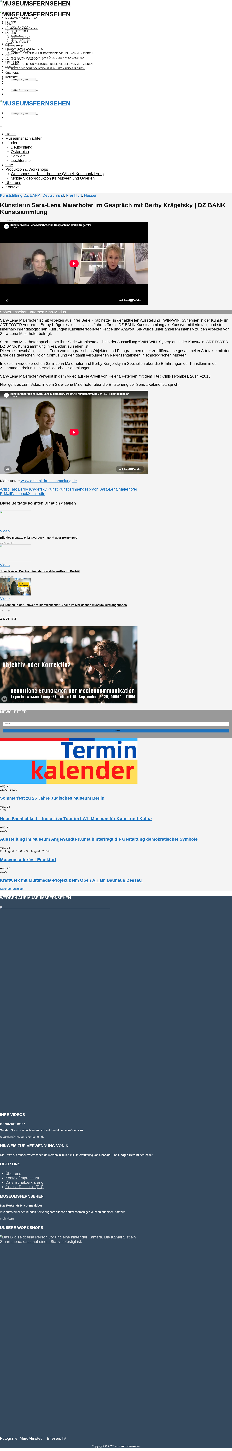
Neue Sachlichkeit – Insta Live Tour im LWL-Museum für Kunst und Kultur (76, 818)
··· (6, 81)
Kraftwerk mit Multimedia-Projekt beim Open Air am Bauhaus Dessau (71, 880)
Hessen (90, 195)
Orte (9, 44)
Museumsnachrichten (21, 17)
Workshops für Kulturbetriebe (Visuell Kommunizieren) (52, 53)
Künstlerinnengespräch (78, 489)
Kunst (53, 489)
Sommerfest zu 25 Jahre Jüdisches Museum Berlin (52, 798)
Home (9, 24)
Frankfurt (74, 195)
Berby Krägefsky (32, 489)
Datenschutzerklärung (24, 1182)
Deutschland (20, 37)
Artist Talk (8, 489)
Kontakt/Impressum (22, 1178)
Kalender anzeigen (12, 888)
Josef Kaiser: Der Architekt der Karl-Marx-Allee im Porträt (40, 571)
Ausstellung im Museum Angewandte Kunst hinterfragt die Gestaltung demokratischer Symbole (99, 839)
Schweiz (17, 46)
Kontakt (11, 77)
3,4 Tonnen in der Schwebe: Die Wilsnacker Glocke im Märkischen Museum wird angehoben (63, 605)
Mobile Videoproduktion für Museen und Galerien (48, 57)
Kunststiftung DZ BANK (20, 195)
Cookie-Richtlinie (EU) (24, 1187)
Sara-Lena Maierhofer (118, 489)
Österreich (19, 31)
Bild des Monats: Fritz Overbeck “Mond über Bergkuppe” (39, 537)
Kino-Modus (55, 312)
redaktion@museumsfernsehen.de (22, 1136)
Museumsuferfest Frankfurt (28, 859)
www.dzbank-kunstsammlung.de (48, 481)
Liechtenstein (21, 50)
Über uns (12, 72)
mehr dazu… (8, 1218)
